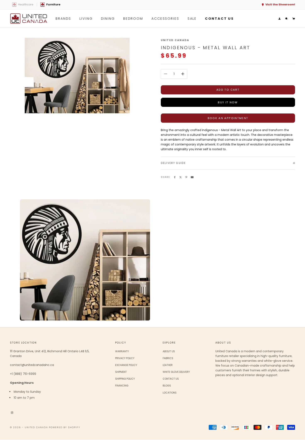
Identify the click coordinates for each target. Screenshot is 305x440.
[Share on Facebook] (174, 177)
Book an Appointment (228, 118)
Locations (170, 392)
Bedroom (133, 18)
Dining (108, 18)
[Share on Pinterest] (186, 177)
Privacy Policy (124, 358)
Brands (63, 18)
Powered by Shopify (65, 427)
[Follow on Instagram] (12, 412)
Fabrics (168, 358)
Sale (192, 18)
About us (169, 351)
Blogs (167, 385)
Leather (168, 365)
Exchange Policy (126, 365)
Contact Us (171, 378)
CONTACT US (219, 18)
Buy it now (228, 102)
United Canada (175, 40)
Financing (121, 385)
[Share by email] (192, 177)
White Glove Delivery (176, 372)
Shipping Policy (125, 378)
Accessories (165, 18)
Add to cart (227, 90)
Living (86, 18)
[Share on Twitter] (180, 177)
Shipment (121, 372)
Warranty (122, 351)
